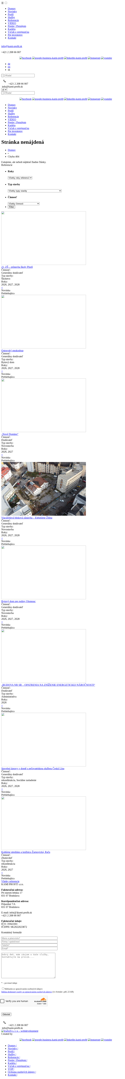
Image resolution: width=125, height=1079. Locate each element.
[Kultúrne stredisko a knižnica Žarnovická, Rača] (43, 849)
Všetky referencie (10, 881)
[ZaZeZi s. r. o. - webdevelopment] (19, 1031)
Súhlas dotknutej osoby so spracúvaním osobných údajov (26, 992)
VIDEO (12, 23)
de (9, 63)
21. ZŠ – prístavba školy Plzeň (17, 267)
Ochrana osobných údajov (22, 1072)
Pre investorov (15, 35)
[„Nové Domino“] (43, 431)
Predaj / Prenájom (17, 26)
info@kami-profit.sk (11, 46)
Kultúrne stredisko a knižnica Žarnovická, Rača (25, 852)
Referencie (13, 20)
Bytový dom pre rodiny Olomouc (18, 601)
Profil (11, 14)
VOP (11, 1069)
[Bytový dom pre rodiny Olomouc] (43, 598)
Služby (11, 17)
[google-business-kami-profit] (48, 58)
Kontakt (12, 37)
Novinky (12, 11)
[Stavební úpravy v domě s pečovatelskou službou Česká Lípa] (43, 765)
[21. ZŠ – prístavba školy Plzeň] (43, 264)
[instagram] (94, 58)
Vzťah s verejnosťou (18, 32)
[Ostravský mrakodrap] (43, 347)
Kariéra (11, 29)
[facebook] (25, 58)
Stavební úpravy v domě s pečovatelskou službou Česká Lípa (32, 768)
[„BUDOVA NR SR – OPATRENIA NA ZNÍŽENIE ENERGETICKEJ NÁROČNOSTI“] (43, 682)
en (9, 66)
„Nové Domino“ (9, 434)
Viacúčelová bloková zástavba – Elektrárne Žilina (26, 517)
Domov (12, 8)
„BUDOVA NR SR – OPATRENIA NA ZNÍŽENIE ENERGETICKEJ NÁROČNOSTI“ (48, 685)
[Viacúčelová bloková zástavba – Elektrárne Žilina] (43, 514)
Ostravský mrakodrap (12, 350)
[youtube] (106, 58)
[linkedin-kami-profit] (76, 58)
